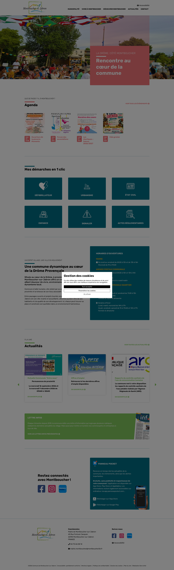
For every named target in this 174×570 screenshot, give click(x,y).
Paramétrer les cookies (87, 291)
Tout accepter (87, 287)
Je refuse (87, 294)
